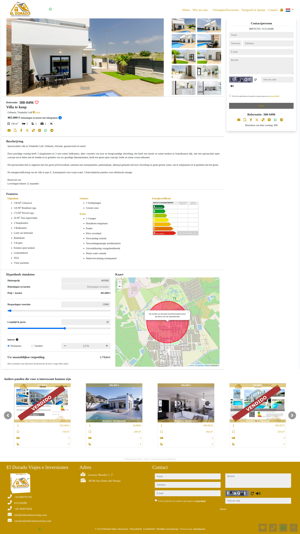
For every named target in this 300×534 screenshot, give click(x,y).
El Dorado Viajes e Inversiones (115, 529)
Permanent (16, 346)
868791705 (254, 28)
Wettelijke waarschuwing (167, 529)
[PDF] (16, 130)
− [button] (120, 286)
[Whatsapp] (50, 9)
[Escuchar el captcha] (232, 86)
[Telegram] (51, 130)
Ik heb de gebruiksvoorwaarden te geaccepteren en (255, 96)
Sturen (261, 105)
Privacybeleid (136, 529)
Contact (273, 10)
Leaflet (191, 365)
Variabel (38, 346)
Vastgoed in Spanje (253, 10)
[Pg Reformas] (210, 7)
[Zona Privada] (281, 9)
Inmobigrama (199, 529)
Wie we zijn (200, 10)
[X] (28, 130)
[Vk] (40, 130)
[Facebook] (21, 130)
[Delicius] (34, 130)
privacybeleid (274, 96)
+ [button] (120, 282)
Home (186, 10)
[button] (8, 415)
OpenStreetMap (203, 365)
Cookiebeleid (149, 529)
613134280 (268, 28)
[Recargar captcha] (255, 80)
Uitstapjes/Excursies (226, 10)
